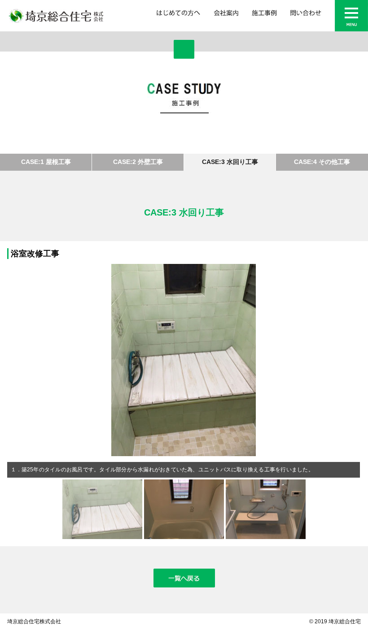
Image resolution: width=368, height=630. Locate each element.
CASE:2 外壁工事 (138, 161)
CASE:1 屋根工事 (46, 161)
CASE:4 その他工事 (322, 161)
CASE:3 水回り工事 (230, 161)
